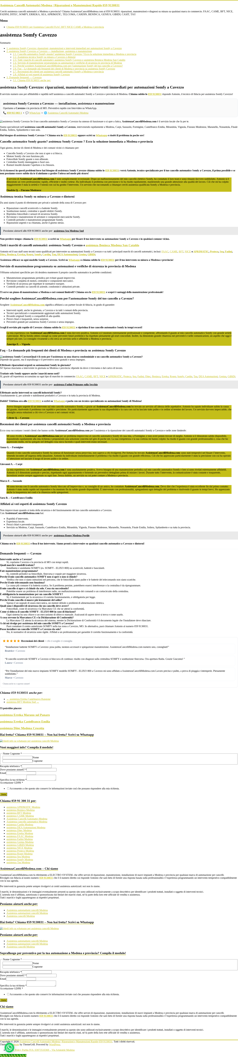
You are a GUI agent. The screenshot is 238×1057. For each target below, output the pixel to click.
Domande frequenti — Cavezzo (24, 77)
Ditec (3, 254)
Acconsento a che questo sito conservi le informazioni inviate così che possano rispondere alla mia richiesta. (64, 788)
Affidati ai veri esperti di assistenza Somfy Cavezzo (41, 74)
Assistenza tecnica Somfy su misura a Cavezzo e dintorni (44, 57)
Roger (29, 254)
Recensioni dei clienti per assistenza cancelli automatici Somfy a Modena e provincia (58, 71)
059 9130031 (155, 94)
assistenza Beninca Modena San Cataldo (112, 245)
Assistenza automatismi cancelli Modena (27, 910)
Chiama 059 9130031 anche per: (32, 80)
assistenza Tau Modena (18, 862)
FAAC (165, 251)
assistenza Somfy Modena (19, 859)
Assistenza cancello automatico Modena (26, 821)
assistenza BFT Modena (18, 813)
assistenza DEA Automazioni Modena (25, 827)
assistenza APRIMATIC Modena (23, 807)
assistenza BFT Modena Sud (22, 702)
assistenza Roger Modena (19, 853)
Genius (82, 254)
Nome (36, 757)
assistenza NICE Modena (19, 848)
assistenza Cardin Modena (19, 824)
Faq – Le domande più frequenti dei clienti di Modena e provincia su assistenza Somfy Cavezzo (64, 68)
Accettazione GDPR (11, 782)
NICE (188, 251)
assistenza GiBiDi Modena (20, 845)
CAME (173, 251)
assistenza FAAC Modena (19, 836)
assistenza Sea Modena (18, 856)
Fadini (228, 251)
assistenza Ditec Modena (19, 830)
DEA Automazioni (67, 254)
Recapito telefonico (11, 766)
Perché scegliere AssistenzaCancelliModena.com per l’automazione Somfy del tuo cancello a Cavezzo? (68, 65)
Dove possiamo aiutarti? (13, 769)
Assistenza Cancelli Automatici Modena (68, 112)
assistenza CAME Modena (20, 815)
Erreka (21, 254)
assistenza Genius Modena (20, 842)
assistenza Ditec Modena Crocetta (22, 728)
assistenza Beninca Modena (20, 810)
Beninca (11, 254)
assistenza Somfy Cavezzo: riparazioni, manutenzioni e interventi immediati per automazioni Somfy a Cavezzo (64, 48)
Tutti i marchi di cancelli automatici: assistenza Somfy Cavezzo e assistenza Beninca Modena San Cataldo (69, 60)
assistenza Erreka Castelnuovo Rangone (28, 699)
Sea (222, 251)
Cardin (46, 254)
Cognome (38, 760)
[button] (9, 1047)
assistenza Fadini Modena (19, 839)
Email (3, 773)
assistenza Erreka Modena (19, 833)
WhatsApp (34, 112)
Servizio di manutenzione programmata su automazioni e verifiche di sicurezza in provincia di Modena (67, 62)
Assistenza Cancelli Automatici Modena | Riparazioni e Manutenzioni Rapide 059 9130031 (60, 5)
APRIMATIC (201, 251)
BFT (181, 251)
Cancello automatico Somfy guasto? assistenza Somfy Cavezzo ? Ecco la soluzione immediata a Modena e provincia (74, 54)
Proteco (214, 251)
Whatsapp (101, 135)
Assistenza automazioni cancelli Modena (27, 913)
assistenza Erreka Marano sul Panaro (25, 715)
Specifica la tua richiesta (13, 779)
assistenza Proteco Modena (20, 850)
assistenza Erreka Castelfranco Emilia (25, 721)
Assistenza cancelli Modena (20, 916)
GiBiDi (91, 254)
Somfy (37, 254)
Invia (3, 794)
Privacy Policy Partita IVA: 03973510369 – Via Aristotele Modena (40, 1050)
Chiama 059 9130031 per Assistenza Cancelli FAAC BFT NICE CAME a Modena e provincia (55, 27)
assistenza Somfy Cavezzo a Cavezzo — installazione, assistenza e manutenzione (49, 51)
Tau (54, 254)
